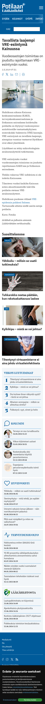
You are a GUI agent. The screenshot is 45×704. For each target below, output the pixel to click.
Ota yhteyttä (7, 646)
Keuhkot (17, 18)
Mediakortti (6, 639)
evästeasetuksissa (30, 692)
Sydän (5, 18)
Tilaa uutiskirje (8, 650)
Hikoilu (7, 240)
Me (3, 643)
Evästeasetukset (10, 700)
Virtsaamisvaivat (11, 339)
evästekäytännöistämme (22, 687)
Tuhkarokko (9, 275)
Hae (8, 29)
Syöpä (29, 18)
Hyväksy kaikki (30, 700)
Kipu (6, 309)
